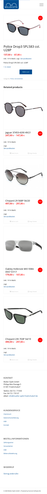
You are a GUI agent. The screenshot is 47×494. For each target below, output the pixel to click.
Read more (14, 153)
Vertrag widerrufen (11, 473)
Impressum (7, 414)
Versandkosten (26, 59)
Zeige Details (33, 153)
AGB (5, 421)
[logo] (19, 4)
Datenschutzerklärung (11, 418)
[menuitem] (40, 4)
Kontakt (6, 425)
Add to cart (25, 72)
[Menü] (40, 4)
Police (12, 79)
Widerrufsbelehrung (10, 453)
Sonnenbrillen (19, 79)
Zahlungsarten (8, 442)
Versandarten (8, 446)
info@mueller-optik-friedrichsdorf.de (23, 396)
